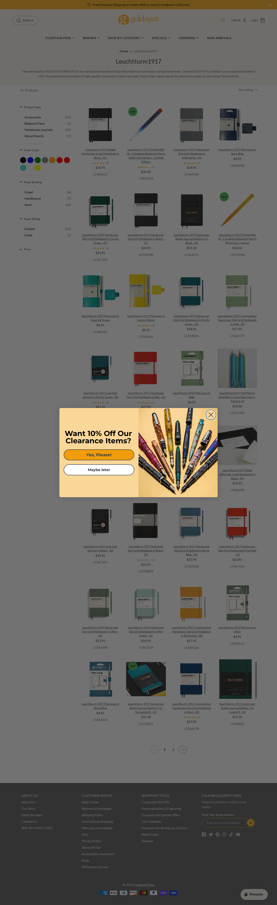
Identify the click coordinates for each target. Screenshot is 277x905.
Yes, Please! (99, 454)
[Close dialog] (211, 415)
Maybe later (99, 470)
